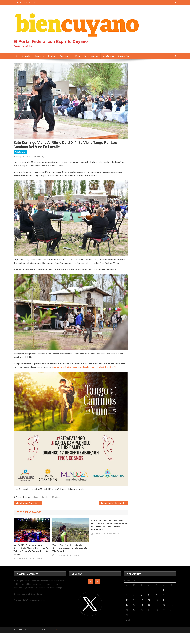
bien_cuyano (42, 156)
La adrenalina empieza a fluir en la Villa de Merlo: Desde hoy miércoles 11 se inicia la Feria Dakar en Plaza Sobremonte (109, 525)
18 (134, 605)
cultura (35, 497)
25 (134, 610)
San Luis (52, 56)
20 (149, 605)
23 (171, 605)
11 (134, 600)
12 (142, 600)
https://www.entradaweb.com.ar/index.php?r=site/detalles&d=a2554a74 (84, 367)
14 (157, 600)
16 (171, 600)
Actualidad (26, 56)
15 (164, 600)
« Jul (128, 620)
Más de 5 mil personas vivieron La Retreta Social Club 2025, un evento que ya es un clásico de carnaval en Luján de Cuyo (32, 549)
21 (157, 605)
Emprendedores (91, 56)
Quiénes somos (125, 56)
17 (127, 605)
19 (142, 605)
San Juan (64, 56)
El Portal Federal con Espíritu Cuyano (51, 41)
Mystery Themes (55, 630)
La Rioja (76, 56)
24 (127, 610)
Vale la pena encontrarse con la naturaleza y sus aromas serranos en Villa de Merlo (69, 548)
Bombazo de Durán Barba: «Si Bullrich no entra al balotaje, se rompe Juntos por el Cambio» (29, 503)
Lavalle (45, 497)
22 (164, 605)
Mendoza (39, 56)
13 (149, 600)
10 (127, 600)
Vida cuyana (108, 56)
